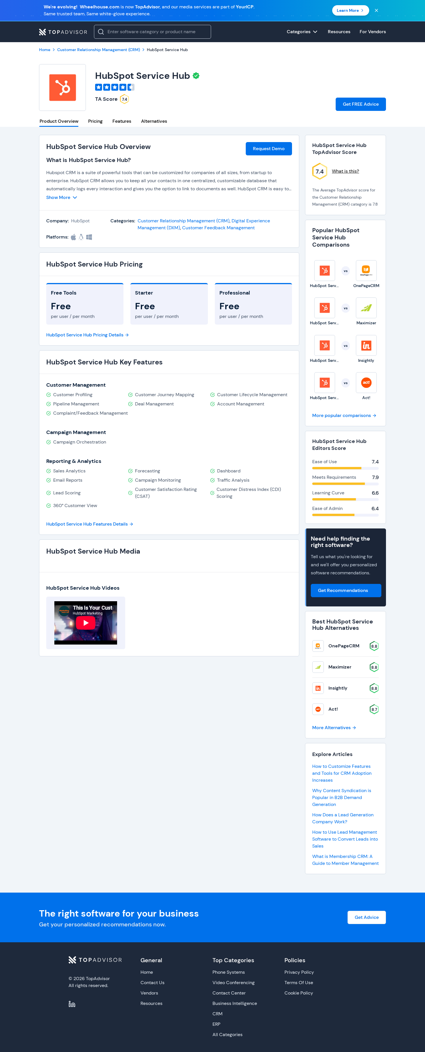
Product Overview (59, 121)
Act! (333, 709)
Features (121, 121)
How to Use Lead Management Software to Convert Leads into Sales (345, 839)
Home (147, 972)
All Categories (227, 1034)
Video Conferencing (233, 983)
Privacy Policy (299, 972)
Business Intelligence (234, 1003)
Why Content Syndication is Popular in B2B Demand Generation (341, 797)
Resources (151, 1003)
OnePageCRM (343, 646)
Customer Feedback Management (218, 228)
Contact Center (229, 993)
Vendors (149, 993)
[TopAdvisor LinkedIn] (72, 1004)
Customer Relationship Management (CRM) (184, 221)
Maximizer (339, 667)
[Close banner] (376, 10)
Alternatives (154, 121)
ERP (216, 1024)
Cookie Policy (298, 993)
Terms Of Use (298, 983)
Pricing (95, 121)
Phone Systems (228, 972)
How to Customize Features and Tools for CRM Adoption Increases (342, 773)
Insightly (338, 688)
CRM (217, 1014)
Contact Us (153, 983)
